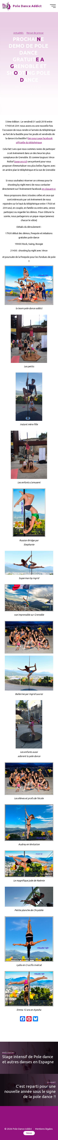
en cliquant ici (49, 188)
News (29, 1133)
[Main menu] (53, 6)
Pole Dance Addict (27, 6)
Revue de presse (35, 33)
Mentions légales (44, 1129)
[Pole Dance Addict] (6, 6)
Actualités (18, 33)
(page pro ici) (20, 161)
